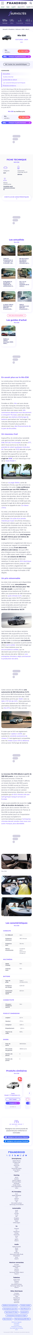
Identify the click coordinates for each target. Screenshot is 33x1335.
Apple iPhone (16, 1161)
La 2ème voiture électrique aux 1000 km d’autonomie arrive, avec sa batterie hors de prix (8, 307)
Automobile (16, 1208)
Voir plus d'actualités (16, 315)
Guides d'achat (8, 77)
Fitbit (16, 1268)
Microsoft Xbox (16, 1182)
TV (16, 1226)
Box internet (7, 1319)
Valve (16, 1188)
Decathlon (16, 1295)
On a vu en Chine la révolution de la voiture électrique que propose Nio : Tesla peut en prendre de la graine (24, 284)
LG (16, 1230)
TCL (16, 1237)
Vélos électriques (16, 1291)
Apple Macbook (16, 1195)
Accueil (5, 29)
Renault (16, 1219)
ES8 (2, 443)
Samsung (16, 1234)
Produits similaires (9, 86)
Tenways (16, 1301)
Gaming (16, 1175)
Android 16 (24, 1312)
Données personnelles (16, 1328)
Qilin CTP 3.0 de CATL (9, 701)
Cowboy (16, 1293)
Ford (16, 1215)
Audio (16, 1244)
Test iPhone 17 (25, 1309)
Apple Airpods (16, 1246)
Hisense (16, 1228)
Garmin (16, 1269)
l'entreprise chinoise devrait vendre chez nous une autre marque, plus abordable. (16, 821)
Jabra (16, 1249)
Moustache (16, 1298)
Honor (16, 1200)
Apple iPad (16, 1280)
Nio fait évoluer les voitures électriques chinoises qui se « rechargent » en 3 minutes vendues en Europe (24, 261)
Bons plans (21, 7)
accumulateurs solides (10, 649)
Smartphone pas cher (10, 1309)
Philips (17, 1233)
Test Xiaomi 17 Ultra (11, 1312)
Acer (16, 1194)
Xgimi (16, 1239)
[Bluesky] (26, 1155)
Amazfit (16, 1264)
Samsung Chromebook (16, 1204)
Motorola (16, 1165)
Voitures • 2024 (21, 39)
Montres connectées (16, 1262)
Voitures (18, 29)
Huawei (16, 1164)
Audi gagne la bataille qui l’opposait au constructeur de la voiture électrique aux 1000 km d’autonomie (8, 284)
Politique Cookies (16, 1326)
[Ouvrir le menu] (2, 3)
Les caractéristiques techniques (14, 83)
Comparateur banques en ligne (16, 1315)
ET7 (29, 443)
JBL (16, 1251)
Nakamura (16, 1299)
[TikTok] (23, 1155)
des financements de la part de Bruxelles (16, 427)
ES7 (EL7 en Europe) (12, 443)
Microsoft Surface (16, 1203)
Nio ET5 (7, 708)
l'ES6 (10, 458)
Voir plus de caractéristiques (16, 197)
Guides (14, 7)
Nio (15, 403)
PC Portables (16, 1191)
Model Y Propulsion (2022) (13, 1095)
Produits (11, 29)
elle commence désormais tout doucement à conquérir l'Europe (16, 412)
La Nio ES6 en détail (10, 80)
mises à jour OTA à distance (18, 741)
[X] (7, 1155)
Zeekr (21, 699)
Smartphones (16, 1158)
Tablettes (16, 1277)
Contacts (16, 1325)
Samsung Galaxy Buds (16, 1254)
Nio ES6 (11, 111)
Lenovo (16, 1198)
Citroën (16, 1213)
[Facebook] (12, 1155)
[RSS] (15, 1155)
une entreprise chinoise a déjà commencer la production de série (16, 656)
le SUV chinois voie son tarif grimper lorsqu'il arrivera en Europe (15, 797)
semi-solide (10, 645)
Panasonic (16, 1231)
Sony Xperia (16, 1170)
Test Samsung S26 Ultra (22, 1319)
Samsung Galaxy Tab (16, 1286)
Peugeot (16, 1218)
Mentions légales (16, 1322)
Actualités (6, 74)
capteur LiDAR (16, 734)
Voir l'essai (12, 1099)
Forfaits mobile (25, 1305)
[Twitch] (21, 1155)
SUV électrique (25, 561)
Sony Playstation (16, 1186)
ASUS (16, 1177)
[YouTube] (18, 1155)
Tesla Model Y (10, 461)
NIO (23, 29)
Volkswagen (16, 1222)
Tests (7, 7)
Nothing (16, 1252)
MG (16, 1216)
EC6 (17, 449)
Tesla (16, 1221)
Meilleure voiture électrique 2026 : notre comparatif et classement (8, 341)
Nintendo (16, 1183)
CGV (16, 1329)
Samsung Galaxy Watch (16, 1272)
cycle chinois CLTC (15, 596)
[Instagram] (10, 1155)
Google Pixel (16, 1162)
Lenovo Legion (16, 1180)
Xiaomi (16, 1171)
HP (16, 1201)
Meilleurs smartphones (10, 1305)
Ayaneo (16, 1179)
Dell (16, 1197)
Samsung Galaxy (16, 1168)
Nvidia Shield (16, 1185)
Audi (16, 1210)
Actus (2, 7)
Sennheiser (16, 1256)
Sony (16, 1236)
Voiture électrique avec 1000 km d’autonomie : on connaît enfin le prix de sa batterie (24, 307)
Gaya (16, 1296)
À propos (16, 1323)
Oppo (16, 1167)
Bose (16, 1248)
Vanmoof (16, 1302)
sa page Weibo (14, 483)
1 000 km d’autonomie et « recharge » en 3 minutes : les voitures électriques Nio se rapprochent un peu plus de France (8, 261)
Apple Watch (16, 1266)
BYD (16, 1212)
